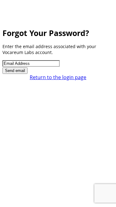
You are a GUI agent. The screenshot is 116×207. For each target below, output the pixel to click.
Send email (15, 70)
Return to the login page (58, 77)
